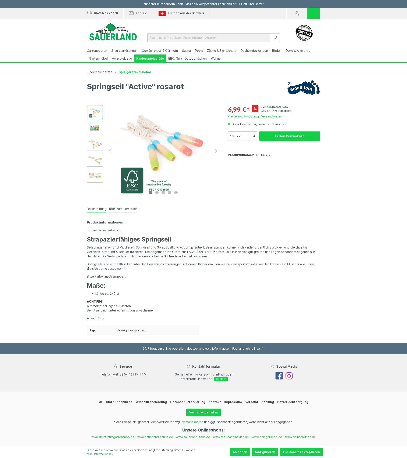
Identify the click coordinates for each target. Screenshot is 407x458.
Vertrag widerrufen (203, 412)
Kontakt (221, 379)
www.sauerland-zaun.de (193, 437)
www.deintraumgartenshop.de (112, 437)
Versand (251, 402)
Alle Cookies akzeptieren (301, 452)
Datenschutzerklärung (187, 402)
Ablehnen (240, 452)
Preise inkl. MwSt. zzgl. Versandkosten (255, 116)
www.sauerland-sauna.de (155, 437)
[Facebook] (279, 375)
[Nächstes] (216, 151)
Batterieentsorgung (292, 402)
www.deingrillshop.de (267, 437)
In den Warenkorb (290, 136)
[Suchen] (275, 37)
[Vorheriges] (110, 151)
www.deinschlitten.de (300, 437)
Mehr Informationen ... (100, 453)
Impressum (233, 402)
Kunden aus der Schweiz (185, 13)
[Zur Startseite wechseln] (113, 32)
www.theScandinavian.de (231, 437)
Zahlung (267, 402)
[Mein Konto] (297, 13)
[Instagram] (289, 375)
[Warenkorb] (315, 11)
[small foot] (303, 87)
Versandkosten (192, 422)
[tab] (96, 208)
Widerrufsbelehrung (151, 402)
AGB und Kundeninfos (115, 402)
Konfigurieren (264, 452)
